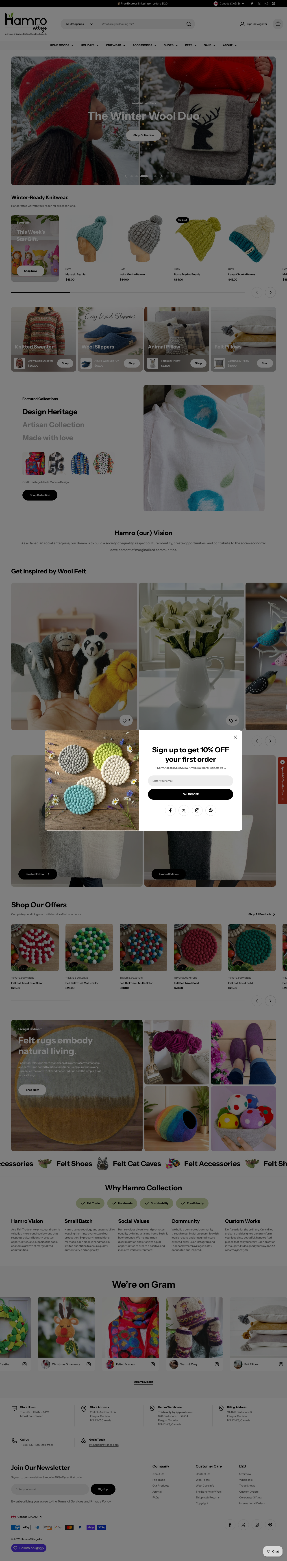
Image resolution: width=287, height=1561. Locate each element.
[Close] (235, 737)
